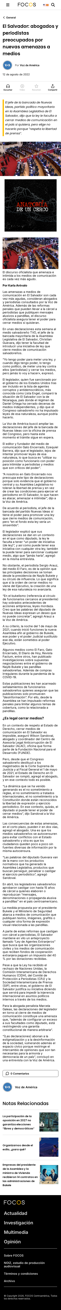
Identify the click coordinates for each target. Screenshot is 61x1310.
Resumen (36, 90)
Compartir (52, 90)
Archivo (9, 1281)
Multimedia (16, 1232)
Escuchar (8, 90)
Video (22, 90)
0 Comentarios (20, 1073)
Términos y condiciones (21, 1273)
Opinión (12, 1241)
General (11, 17)
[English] (44, 4)
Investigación (18, 1223)
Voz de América (29, 65)
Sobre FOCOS (14, 1255)
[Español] (47, 4)
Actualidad (15, 1213)
